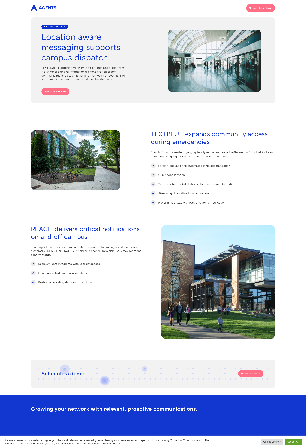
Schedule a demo (261, 8)
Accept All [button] (293, 441)
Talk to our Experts (55, 91)
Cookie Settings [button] (272, 441)
